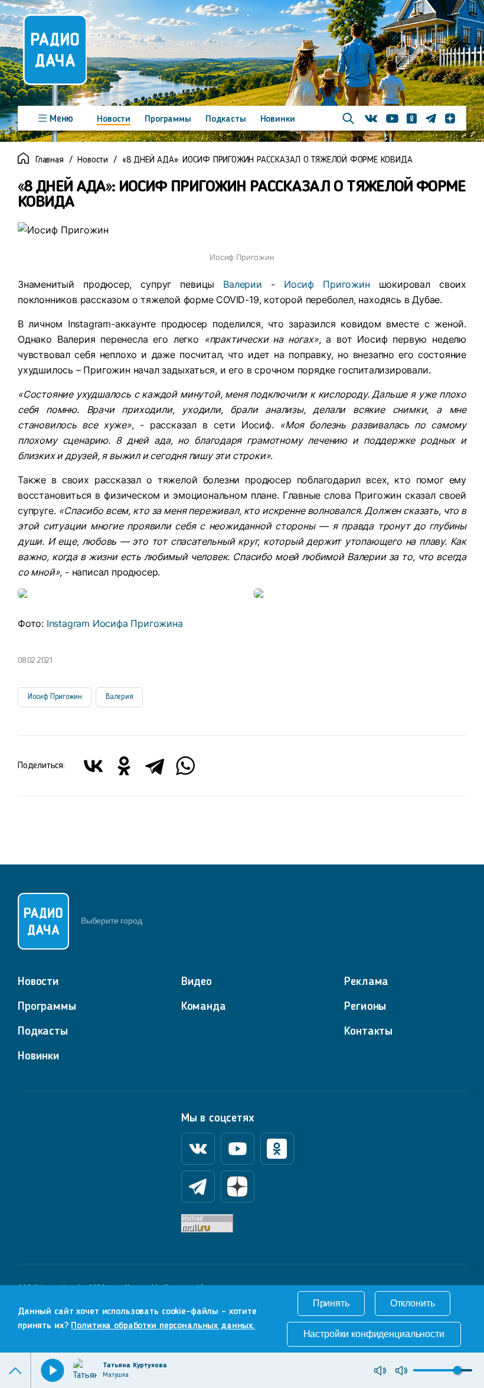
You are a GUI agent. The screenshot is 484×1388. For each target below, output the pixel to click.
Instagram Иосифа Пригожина (115, 623)
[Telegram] (154, 766)
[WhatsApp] (185, 766)
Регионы (365, 1007)
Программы (168, 119)
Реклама (366, 982)
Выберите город (111, 920)
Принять (331, 1303)
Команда (203, 1007)
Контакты (368, 1032)
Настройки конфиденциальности (373, 1334)
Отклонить (412, 1303)
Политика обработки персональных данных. (163, 1326)
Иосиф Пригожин (327, 284)
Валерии (242, 284)
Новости (113, 119)
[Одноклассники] (124, 766)
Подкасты (225, 119)
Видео (196, 982)
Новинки (277, 119)
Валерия (119, 697)
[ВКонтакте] (93, 766)
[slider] (457, 1370)
